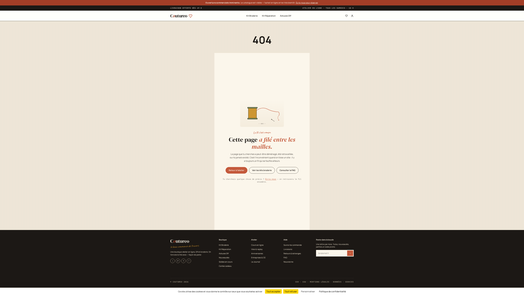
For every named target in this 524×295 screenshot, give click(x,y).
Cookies (349, 282)
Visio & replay (257, 249)
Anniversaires (257, 253)
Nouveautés (224, 257)
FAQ (285, 257)
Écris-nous (270, 179)
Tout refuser (291, 291)
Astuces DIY (285, 15)
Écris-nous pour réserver (307, 2)
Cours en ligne (257, 245)
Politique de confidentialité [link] (332, 291)
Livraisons (288, 249)
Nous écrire (288, 262)
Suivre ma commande (293, 245)
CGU (304, 282)
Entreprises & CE (258, 257)
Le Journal (255, 262)
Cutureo (179, 241)
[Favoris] (346, 15)
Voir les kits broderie (262, 170)
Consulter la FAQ (287, 170)
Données (337, 282)
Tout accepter (273, 291)
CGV (297, 282)
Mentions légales (319, 282)
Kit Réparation (269, 15)
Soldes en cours (225, 262)
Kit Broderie (252, 15)
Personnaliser (308, 291)
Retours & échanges (292, 253)
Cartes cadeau (225, 266)
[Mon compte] (352, 15)
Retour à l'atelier (236, 170)
